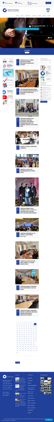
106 (31, 344)
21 (17, 326)
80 (28, 338)
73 (33, 336)
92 (36, 340)
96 (24, 342)
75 (17, 338)
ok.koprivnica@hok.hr (9, 3)
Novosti (17, 15)
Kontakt (48, 15)
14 (21, 324)
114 (33, 346)
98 (29, 342)
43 (26, 330)
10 (33, 322)
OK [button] (48, 419)
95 (21, 342)
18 (30, 324)
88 (26, 340)
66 (17, 336)
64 (33, 334)
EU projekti (34, 15)
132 (17, 352)
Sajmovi (39, 15)
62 (28, 334)
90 (31, 340)
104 (25, 344)
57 (17, 334)
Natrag (18, 362)
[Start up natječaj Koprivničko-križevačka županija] (49, 382)
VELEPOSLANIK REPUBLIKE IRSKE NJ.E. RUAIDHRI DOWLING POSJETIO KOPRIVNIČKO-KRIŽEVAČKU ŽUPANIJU (29, 92)
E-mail (6, 2)
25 (26, 326)
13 (19, 324)
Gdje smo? (48, 2)
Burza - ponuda (31, 405)
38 (35, 328)
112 (28, 346)
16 (26, 324)
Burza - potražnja (31, 407)
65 (35, 334)
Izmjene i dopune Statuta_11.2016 (44, 96)
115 (36, 346)
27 (30, 326)
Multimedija (30, 410)
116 (17, 348)
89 (29, 340)
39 (17, 330)
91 (33, 340)
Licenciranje (30, 395)
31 (19, 328)
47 (35, 330)
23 (21, 326)
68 (21, 336)
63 (31, 334)
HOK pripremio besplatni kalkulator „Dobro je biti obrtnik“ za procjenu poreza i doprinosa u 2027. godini (20, 380)
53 (28, 332)
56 (36, 332)
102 (20, 344)
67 (19, 336)
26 (28, 326)
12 (17, 324)
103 (23, 344)
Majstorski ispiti (31, 398)
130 (34, 350)
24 (23, 326)
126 (23, 350)
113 (31, 346)
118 (22, 348)
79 (26, 338)
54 (31, 332)
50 (22, 332)
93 (17, 342)
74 (35, 336)
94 (19, 342)
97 (26, 342)
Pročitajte (27, 52)
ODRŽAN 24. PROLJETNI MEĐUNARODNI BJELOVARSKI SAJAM (27, 171)
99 (31, 342)
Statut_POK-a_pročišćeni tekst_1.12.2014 (46, 90)
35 (28, 328)
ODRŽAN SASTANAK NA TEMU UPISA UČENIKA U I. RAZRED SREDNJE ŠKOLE (27, 262)
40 (19, 330)
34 (26, 328)
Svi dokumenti (44, 101)
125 (20, 350)
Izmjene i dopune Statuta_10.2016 (44, 93)
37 (33, 328)
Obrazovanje (27, 15)
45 (31, 330)
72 (31, 336)
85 (19, 340)
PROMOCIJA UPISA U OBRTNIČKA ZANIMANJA (28, 147)
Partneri (44, 15)
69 (24, 336)
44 (28, 330)
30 (17, 328)
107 (34, 344)
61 (26, 334)
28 (33, 326)
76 (19, 338)
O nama (22, 15)
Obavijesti (30, 378)
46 (33, 330)
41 (21, 330)
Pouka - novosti (31, 400)
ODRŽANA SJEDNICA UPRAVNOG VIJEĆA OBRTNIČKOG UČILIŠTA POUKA (28, 288)
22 (19, 326)
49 (19, 332)
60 (24, 334)
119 (25, 348)
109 (20, 346)
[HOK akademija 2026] (42, 381)
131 (36, 350)
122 (33, 348)
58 (19, 334)
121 (30, 348)
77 (21, 338)
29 (35, 326)
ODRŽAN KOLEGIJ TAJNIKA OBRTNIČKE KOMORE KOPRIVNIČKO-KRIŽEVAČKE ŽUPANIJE (27, 62)
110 (23, 346)
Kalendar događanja (32, 385)
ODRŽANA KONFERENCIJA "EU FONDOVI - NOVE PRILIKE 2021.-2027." (27, 235)
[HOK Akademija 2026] (42, 378)
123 (36, 348)
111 (25, 346)
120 (28, 348)
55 (33, 332)
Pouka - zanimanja (32, 402)
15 (23, 324)
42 (24, 330)
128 (28, 350)
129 (31, 350)
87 (24, 340)
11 (35, 322)
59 (21, 334)
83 (35, 338)
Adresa (31, 2)
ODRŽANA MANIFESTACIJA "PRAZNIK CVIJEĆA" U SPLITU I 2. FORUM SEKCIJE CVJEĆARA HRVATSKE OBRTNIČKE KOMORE (28, 211)
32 (21, 328)
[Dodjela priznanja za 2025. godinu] (42, 383)
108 (17, 346)
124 (17, 350)
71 (28, 336)
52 (26, 332)
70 (26, 336)
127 (25, 350)
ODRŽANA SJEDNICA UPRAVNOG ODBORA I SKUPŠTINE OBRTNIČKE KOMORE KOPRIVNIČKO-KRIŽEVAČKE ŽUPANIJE (28, 313)
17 (28, 324)
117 (20, 348)
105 (28, 344)
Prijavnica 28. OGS (45, 87)
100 (34, 342)
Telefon (18, 2)
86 (22, 340)
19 (32, 324)
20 (35, 324)
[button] (10, 420)
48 (17, 332)
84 (17, 340)
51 (24, 332)
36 (30, 328)
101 (17, 344)
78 (24, 338)
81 (31, 338)
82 (33, 338)
